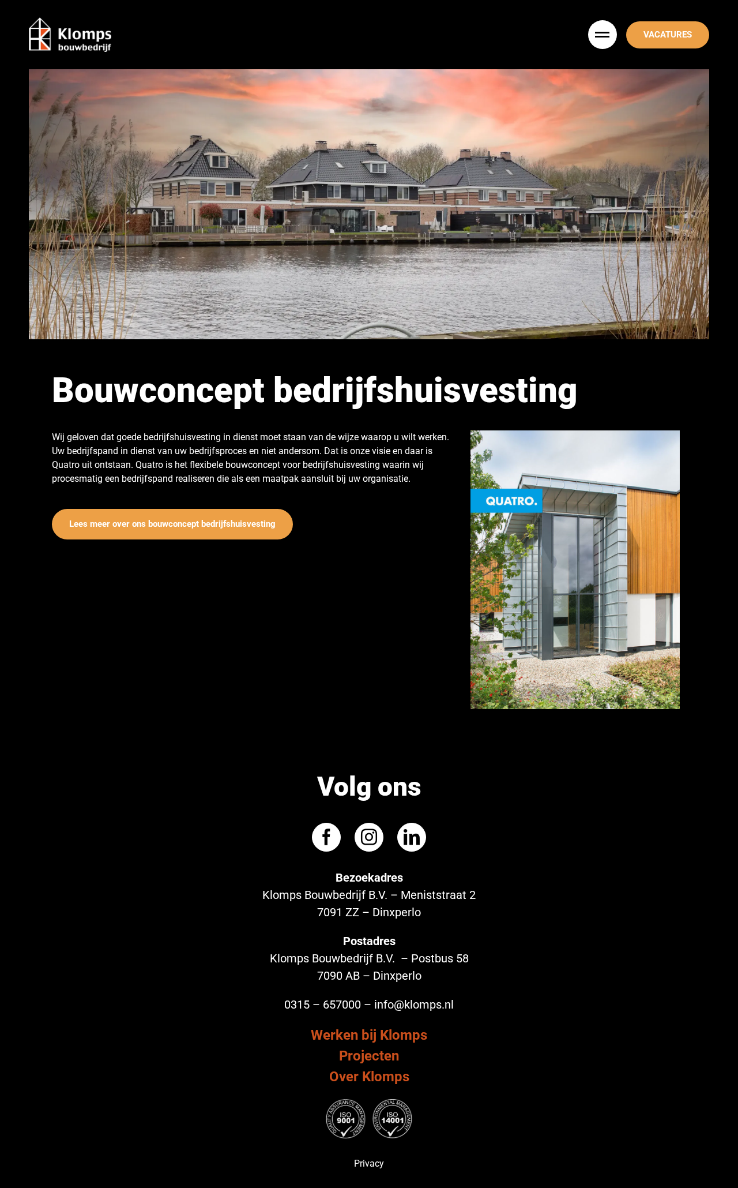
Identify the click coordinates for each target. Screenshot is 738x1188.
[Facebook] (326, 837)
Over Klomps (369, 1077)
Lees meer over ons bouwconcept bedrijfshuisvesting (172, 524)
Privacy (369, 1163)
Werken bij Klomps (369, 1035)
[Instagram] (369, 837)
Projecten (369, 1056)
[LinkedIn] (411, 837)
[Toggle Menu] (604, 35)
